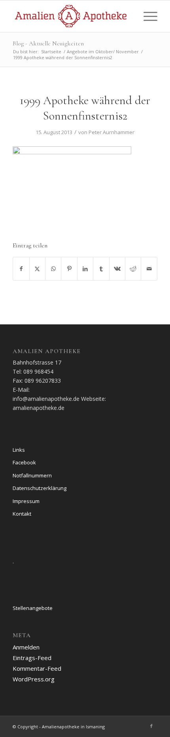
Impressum (26, 501)
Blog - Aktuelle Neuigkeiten (48, 43)
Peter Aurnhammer (111, 132)
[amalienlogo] (70, 16)
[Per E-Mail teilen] (149, 268)
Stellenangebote (33, 608)
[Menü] (146, 16)
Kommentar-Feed (37, 668)
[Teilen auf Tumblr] (101, 268)
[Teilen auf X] (37, 268)
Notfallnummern (32, 475)
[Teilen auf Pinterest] (69, 268)
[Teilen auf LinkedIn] (85, 268)
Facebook (24, 462)
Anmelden (26, 647)
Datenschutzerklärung (39, 488)
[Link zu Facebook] (151, 726)
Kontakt (22, 513)
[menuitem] (146, 16)
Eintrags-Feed (32, 658)
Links (19, 449)
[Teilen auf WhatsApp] (53, 268)
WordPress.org (34, 679)
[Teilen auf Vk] (117, 268)
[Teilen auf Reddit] (133, 268)
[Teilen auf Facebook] (21, 268)
